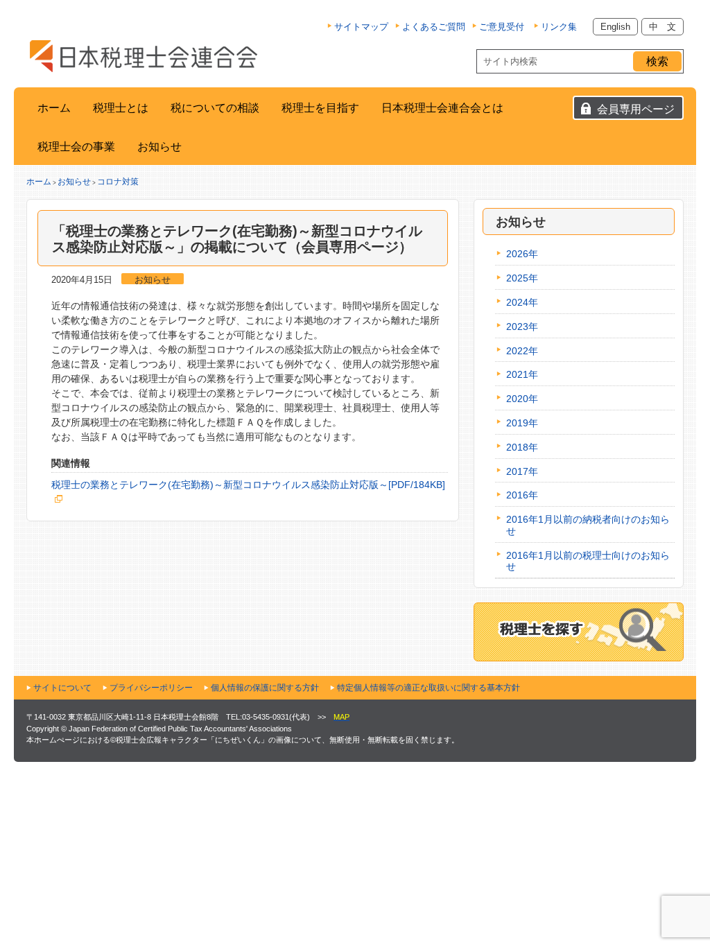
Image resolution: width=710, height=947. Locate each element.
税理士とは (120, 108)
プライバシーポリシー (151, 688)
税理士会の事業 (76, 147)
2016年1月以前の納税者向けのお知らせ (588, 525)
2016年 (522, 495)
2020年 (522, 398)
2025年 (522, 278)
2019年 (522, 422)
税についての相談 (215, 108)
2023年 (522, 326)
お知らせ (159, 147)
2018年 (522, 447)
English (615, 26)
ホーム (54, 108)
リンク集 (559, 26)
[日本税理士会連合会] (143, 56)
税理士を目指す (320, 108)
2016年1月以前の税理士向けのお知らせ (588, 561)
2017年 (522, 471)
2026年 (522, 253)
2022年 (522, 350)
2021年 (522, 374)
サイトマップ (361, 26)
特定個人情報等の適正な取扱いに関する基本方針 (428, 688)
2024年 (522, 302)
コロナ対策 (118, 181)
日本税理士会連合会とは (442, 108)
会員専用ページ (636, 109)
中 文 (662, 26)
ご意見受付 (501, 26)
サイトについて (62, 688)
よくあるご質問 (433, 26)
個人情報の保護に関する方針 (265, 688)
